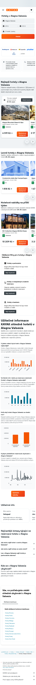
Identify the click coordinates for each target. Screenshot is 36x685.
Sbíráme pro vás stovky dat (11, 676)
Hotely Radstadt (9, 626)
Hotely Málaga (9, 621)
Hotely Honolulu (9, 618)
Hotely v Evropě (20, 652)
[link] (10, 272)
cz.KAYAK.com (4, 652)
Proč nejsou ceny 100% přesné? (13, 680)
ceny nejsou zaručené (8, 667)
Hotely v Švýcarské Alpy (11, 653)
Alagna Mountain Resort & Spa (12, 122)
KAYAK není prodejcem (10, 673)
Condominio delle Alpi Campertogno (14, 178)
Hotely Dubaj (8, 636)
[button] (3, 10)
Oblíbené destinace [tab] (10, 602)
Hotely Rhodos (9, 613)
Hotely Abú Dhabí (10, 639)
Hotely (12, 652)
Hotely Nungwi (9, 631)
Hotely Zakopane (10, 623)
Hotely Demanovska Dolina (12, 634)
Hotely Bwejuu (9, 628)
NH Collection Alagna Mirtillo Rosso (14, 231)
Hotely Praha (8, 615)
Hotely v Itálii (29, 652)
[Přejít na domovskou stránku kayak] (12, 10)
